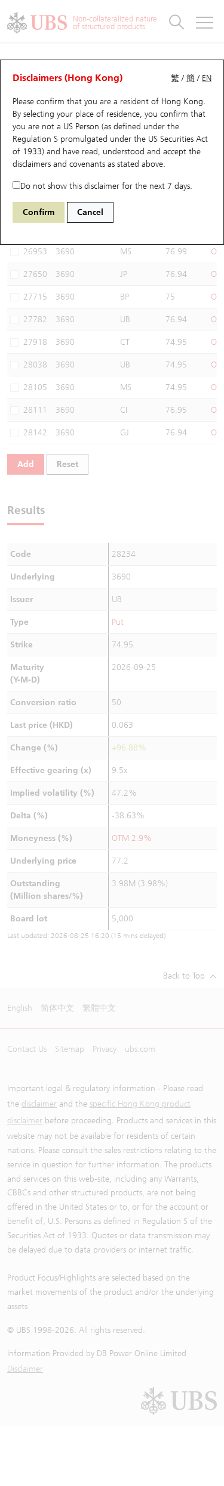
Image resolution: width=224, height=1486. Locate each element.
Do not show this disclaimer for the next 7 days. (106, 186)
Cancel (90, 212)
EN (206, 78)
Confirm (38, 212)
